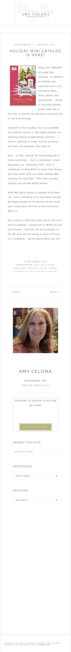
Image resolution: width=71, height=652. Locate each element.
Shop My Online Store (35, 385)
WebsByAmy (44, 645)
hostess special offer (42, 268)
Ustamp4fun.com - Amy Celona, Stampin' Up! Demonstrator (35, 13)
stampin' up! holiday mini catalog (35, 271)
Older (17, 292)
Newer (53, 292)
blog (44, 261)
